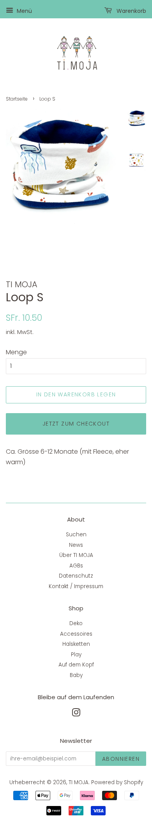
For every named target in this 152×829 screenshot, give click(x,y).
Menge (16, 352)
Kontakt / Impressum (76, 586)
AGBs (76, 565)
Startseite (17, 98)
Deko (76, 623)
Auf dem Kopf (76, 664)
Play (76, 654)
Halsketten (76, 644)
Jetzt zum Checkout (76, 424)
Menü (23, 11)
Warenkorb (130, 11)
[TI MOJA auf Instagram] (76, 714)
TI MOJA (78, 782)
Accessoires (76, 634)
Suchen (76, 534)
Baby (76, 675)
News (76, 545)
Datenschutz (76, 576)
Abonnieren (121, 759)
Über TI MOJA (76, 555)
